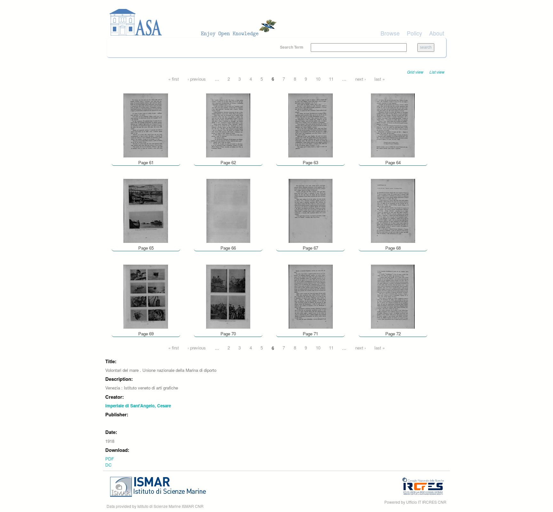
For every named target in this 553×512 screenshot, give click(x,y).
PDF (109, 459)
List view (437, 72)
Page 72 (393, 334)
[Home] (195, 22)
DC (108, 465)
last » (379, 79)
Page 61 (146, 162)
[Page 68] (393, 210)
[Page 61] (145, 125)
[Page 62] (228, 125)
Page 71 (310, 334)
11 (331, 79)
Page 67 (310, 248)
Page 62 (228, 162)
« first (173, 79)
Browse (390, 33)
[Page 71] (310, 296)
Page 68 (393, 248)
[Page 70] (228, 296)
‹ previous (197, 79)
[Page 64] (393, 125)
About (436, 33)
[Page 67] (310, 210)
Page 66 (228, 248)
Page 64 (393, 162)
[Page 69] (145, 296)
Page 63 (310, 162)
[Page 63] (310, 125)
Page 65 (146, 248)
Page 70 (228, 334)
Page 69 (146, 334)
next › (360, 79)
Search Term (292, 47)
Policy (414, 33)
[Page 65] (145, 210)
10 (318, 79)
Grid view (415, 72)
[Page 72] (393, 296)
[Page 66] (228, 210)
